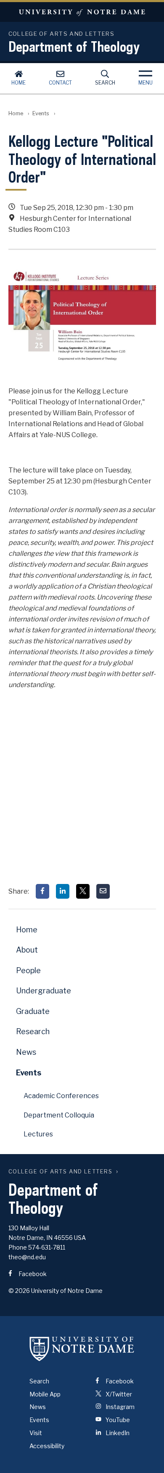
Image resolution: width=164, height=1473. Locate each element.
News (26, 1052)
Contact (60, 83)
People (28, 970)
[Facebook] (42, 891)
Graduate (33, 1011)
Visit (35, 1432)
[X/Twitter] (83, 891)
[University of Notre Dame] (82, 1349)
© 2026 (19, 1290)
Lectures (38, 1134)
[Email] (103, 891)
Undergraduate (43, 990)
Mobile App (45, 1394)
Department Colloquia (59, 1115)
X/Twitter (118, 1394)
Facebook (32, 1273)
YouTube (117, 1419)
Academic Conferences (61, 1096)
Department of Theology (74, 46)
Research (33, 1031)
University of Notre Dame (82, 12)
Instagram (119, 1406)
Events (40, 113)
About (27, 949)
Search (105, 83)
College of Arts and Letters (60, 1171)
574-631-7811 (46, 1247)
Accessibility (46, 1445)
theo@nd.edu (27, 1257)
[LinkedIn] (62, 891)
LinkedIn (117, 1432)
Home (18, 83)
